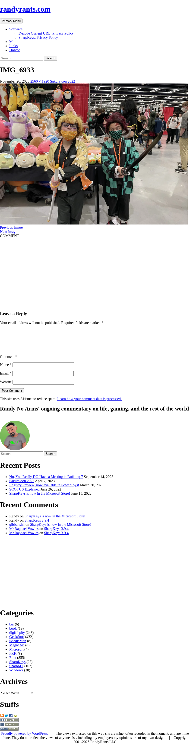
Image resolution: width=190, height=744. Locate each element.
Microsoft (16, 649)
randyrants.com (25, 9)
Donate (14, 50)
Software (15, 29)
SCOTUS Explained (24, 489)
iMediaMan (17, 641)
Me (11, 42)
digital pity (17, 633)
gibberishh (17, 524)
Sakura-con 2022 (62, 81)
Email (5, 373)
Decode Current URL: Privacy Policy (46, 33)
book (13, 628)
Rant (12, 658)
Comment (8, 357)
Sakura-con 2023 (21, 481)
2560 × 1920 (39, 81)
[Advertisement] (95, 270)
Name (6, 365)
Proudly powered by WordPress (25, 733)
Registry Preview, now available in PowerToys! (44, 485)
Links (13, 46)
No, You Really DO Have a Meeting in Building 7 (46, 477)
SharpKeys (17, 662)
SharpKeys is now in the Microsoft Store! (39, 493)
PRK (13, 653)
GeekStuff (16, 637)
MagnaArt (16, 645)
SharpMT (16, 666)
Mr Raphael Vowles (23, 529)
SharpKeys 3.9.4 (37, 520)
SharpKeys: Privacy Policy (38, 37)
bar (11, 624)
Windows (16, 670)
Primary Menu (11, 21)
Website (6, 382)
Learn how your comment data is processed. (89, 399)
